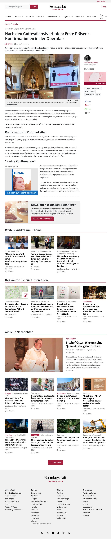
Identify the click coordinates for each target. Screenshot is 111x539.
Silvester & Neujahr (63, 504)
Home (7, 24)
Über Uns (102, 17)
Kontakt (34, 507)
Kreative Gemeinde (89, 499)
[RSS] (69, 533)
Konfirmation (96, 88)
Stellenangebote (37, 504)
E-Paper (34, 499)
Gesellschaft (52, 16)
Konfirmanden (90, 91)
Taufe (59, 510)
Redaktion (34, 510)
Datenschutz (35, 515)
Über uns (34, 521)
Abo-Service (35, 496)
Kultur (39, 16)
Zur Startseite (55, 462)
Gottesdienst (89, 94)
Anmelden (102, 1)
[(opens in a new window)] (42, 533)
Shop (104, 6)
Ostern (59, 501)
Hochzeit (60, 515)
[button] (8, 43)
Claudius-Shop (36, 493)
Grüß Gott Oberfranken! (13, 493)
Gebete (85, 504)
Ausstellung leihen (89, 493)
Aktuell (8, 16)
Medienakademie (89, 496)
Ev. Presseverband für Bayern (41, 524)
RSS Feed (86, 513)
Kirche (17, 16)
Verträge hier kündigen (39, 501)
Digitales (66, 16)
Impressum (35, 518)
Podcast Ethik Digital (12, 501)
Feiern (97, 94)
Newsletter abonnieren (42, 218)
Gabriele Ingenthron (91, 62)
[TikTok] (58, 533)
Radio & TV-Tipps (11, 507)
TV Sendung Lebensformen (14, 510)
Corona (87, 88)
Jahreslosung (87, 507)
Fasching (60, 493)
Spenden (86, 515)
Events (85, 501)
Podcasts (8, 504)
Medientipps (9, 499)
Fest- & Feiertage (63, 499)
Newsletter (91, 16)
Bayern (79, 16)
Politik (28, 16)
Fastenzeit (60, 496)
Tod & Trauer (61, 518)
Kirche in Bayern (10, 496)
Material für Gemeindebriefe (93, 510)
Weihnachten (61, 507)
